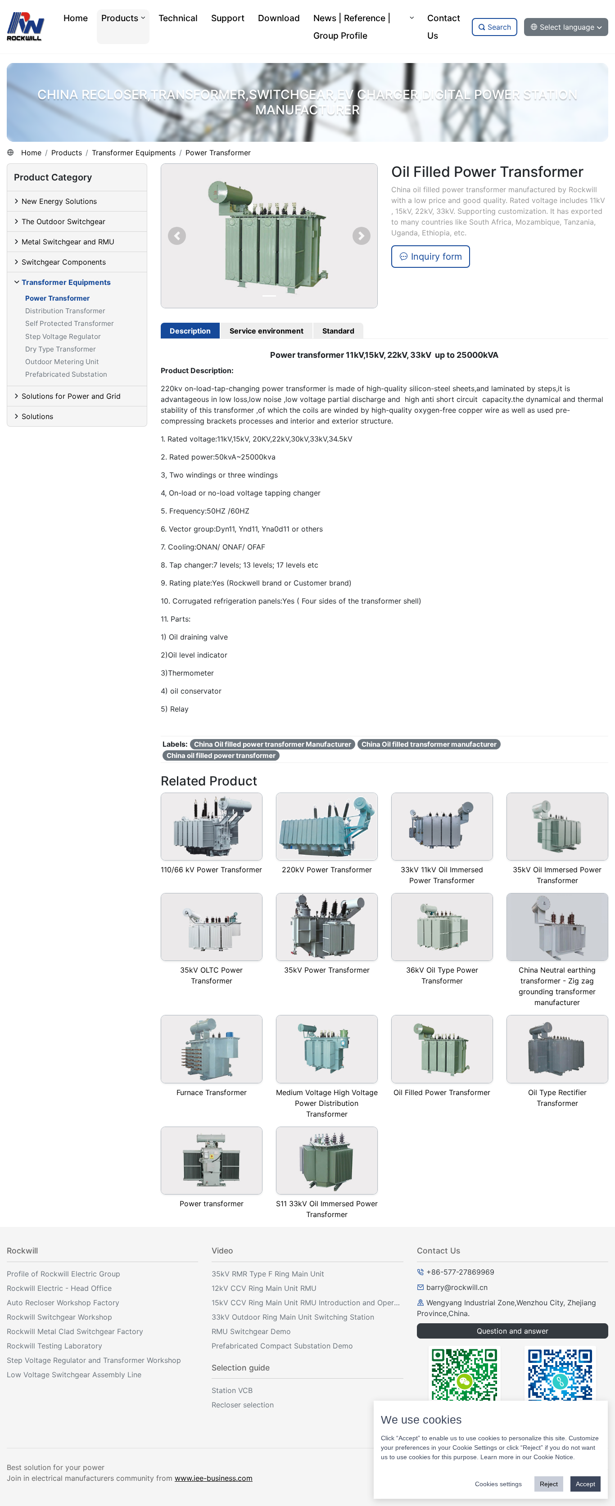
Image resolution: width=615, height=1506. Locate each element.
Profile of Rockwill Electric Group (63, 1273)
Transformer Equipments (134, 152)
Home (31, 152)
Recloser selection (243, 1404)
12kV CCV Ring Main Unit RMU (264, 1288)
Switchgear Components (64, 261)
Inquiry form (435, 256)
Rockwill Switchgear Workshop (59, 1316)
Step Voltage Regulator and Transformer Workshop (94, 1360)
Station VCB (232, 1390)
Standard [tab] (338, 330)
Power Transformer (218, 152)
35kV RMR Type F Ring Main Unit (268, 1273)
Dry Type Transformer (60, 349)
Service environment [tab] (266, 330)
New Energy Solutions (59, 201)
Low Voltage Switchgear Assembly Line (74, 1374)
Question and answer (512, 1330)
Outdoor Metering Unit (62, 361)
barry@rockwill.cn (457, 1287)
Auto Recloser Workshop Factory (63, 1302)
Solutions (37, 416)
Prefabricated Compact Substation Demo (282, 1345)
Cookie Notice (553, 1457)
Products (66, 152)
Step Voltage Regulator (63, 336)
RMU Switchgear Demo (251, 1331)
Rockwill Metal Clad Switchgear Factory (75, 1331)
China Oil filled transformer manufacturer (429, 744)
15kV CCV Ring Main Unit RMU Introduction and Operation (307, 1302)
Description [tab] (190, 330)
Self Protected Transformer (69, 323)
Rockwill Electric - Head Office (59, 1288)
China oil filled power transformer (221, 755)
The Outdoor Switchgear (63, 221)
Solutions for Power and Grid (71, 396)
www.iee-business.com (214, 1478)
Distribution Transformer (65, 311)
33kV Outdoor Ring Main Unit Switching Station (293, 1316)
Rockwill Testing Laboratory (54, 1345)
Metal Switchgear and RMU (68, 241)
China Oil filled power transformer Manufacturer (272, 744)
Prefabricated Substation (66, 374)
